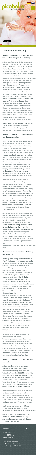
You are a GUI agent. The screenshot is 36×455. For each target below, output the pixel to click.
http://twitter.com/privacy (22, 402)
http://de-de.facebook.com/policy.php (18, 119)
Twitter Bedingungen (12, 421)
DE (29, 3)
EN (33, 3)
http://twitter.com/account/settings (18, 411)
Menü (33, 8)
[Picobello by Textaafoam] (13, 6)
